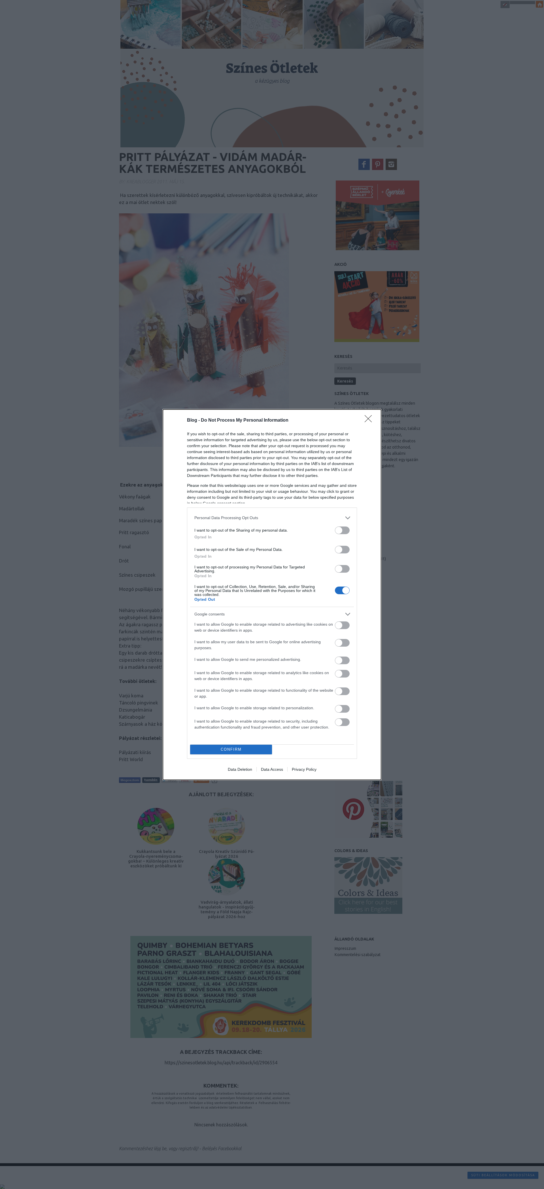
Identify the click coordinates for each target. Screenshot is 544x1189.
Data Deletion (240, 769)
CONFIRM (231, 749)
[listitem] (272, 518)
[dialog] (272, 594)
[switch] (342, 530)
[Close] (370, 420)
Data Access (272, 769)
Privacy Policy (304, 769)
